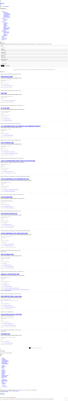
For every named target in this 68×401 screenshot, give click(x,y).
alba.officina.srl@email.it (8, 323)
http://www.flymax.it (8, 120)
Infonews (5, 24)
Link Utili (5, 20)
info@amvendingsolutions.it (9, 151)
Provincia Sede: (3, 52)
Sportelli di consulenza (7, 27)
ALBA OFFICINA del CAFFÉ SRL (11, 314)
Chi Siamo (5, 12)
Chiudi (1, 354)
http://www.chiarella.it (8, 245)
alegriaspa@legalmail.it (8, 342)
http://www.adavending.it (9, 266)
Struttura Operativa (6, 16)
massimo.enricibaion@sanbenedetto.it (11, 189)
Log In (3, 39)
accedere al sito (14, 397)
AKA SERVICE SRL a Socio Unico (11, 296)
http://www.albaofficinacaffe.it (10, 325)
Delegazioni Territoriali (7, 17)
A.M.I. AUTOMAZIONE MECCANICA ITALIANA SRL (18, 160)
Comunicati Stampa (6, 31)
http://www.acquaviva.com (9, 225)
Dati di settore (4, 366)
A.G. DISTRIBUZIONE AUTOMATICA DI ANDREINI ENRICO (20, 126)
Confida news (6, 35)
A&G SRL (4, 93)
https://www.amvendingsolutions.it (11, 153)
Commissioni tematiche (7, 14)
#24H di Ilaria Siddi (7, 76)
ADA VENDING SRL (7, 254)
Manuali (5, 26)
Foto (4, 33)
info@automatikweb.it (8, 305)
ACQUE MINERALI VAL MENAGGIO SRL (14, 233)
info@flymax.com (7, 118)
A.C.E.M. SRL (5, 108)
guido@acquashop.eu (8, 206)
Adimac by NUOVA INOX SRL (10, 274)
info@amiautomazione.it (8, 171)
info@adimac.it (6, 284)
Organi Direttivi (4, 359)
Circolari (3, 373)
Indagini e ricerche (6, 28)
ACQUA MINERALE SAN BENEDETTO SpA (15, 179)
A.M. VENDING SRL (7, 142)
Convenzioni (5, 23)
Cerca (2, 65)
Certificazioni (6, 25)
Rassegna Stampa (6, 32)
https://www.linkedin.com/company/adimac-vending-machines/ (17, 289)
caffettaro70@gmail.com (8, 135)
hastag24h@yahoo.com (8, 85)
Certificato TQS (4, 63)
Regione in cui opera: (4, 59)
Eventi (5, 30)
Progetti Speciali (6, 29)
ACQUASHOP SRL (7, 197)
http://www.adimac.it (8, 286)
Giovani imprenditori (7, 13)
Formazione (5, 22)
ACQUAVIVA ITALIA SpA (9, 213)
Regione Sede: (3, 55)
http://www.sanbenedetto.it (9, 191)
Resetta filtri (7, 65)
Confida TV (5, 34)
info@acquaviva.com (8, 224)
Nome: (2, 45)
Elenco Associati (6, 15)
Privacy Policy (2, 393)
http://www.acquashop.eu (9, 207)
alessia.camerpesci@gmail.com (10, 100)
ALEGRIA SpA (5, 334)
